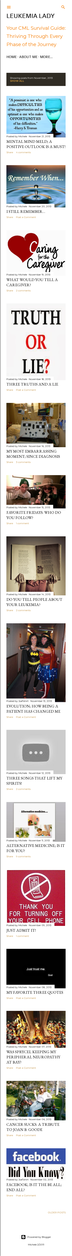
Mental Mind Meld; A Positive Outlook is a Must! (35, 144)
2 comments (23, 290)
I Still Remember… (25, 211)
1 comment (22, 523)
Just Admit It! (21, 930)
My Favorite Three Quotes (34, 992)
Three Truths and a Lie (32, 384)
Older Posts (57, 1212)
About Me (28, 57)
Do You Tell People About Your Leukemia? (34, 602)
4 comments (23, 152)
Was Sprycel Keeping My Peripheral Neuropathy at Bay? (33, 1057)
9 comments (23, 856)
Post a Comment (26, 217)
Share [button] (9, 152)
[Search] (63, 6)
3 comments (23, 462)
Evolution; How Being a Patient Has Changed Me (33, 708)
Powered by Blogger (39, 1236)
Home (11, 57)
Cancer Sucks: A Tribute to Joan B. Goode (32, 1127)
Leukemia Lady (30, 15)
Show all (17, 80)
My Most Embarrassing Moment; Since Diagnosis (33, 454)
